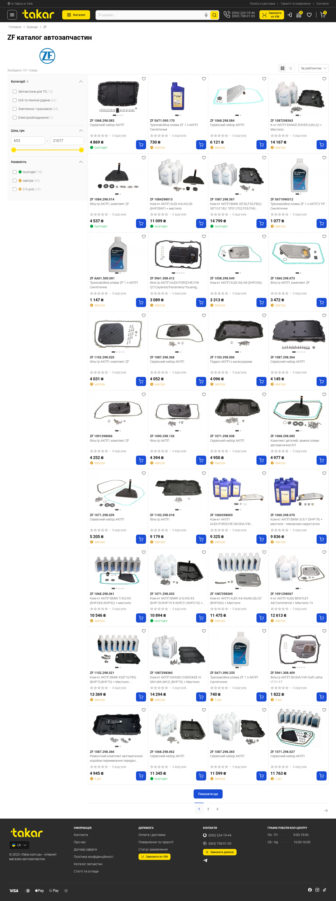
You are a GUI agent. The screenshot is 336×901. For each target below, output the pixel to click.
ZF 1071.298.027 (282, 752)
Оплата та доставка (262, 3)
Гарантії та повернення (296, 3)
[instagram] (317, 890)
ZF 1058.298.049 (222, 278)
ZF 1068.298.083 (102, 120)
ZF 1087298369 (221, 594)
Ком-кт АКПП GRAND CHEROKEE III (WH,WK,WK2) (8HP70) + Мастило (175, 679)
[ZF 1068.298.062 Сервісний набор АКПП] (178, 728)
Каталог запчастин (88, 864)
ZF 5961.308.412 (162, 278)
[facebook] (310, 890)
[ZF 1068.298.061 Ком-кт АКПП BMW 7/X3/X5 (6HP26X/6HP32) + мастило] (118, 570)
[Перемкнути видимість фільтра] (81, 81)
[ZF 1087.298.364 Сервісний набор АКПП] (298, 333)
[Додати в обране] (143, 78)
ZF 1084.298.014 (102, 199)
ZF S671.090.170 (162, 120)
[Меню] (12, 15)
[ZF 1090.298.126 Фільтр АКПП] (178, 412)
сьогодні (32, 172)
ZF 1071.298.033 (162, 594)
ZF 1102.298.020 (102, 357)
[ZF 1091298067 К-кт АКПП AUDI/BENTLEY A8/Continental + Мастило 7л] (298, 570)
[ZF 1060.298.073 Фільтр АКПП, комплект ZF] (298, 254)
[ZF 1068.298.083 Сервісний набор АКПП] (118, 96)
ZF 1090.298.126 (162, 436)
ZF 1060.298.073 (282, 278)
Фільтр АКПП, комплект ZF (109, 204)
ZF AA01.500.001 (102, 278)
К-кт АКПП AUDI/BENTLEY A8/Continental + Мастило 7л (291, 600)
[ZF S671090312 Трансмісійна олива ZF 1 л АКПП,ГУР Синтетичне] (298, 175)
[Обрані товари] (310, 14)
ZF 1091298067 (281, 594)
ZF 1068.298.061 (102, 594)
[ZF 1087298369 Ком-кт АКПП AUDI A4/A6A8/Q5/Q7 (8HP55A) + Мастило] (238, 570)
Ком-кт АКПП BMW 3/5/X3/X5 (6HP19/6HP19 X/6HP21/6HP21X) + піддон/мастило (176, 600)
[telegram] (205, 860)
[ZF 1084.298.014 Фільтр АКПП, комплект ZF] (118, 175)
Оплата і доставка (152, 835)
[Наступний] (141, 96)
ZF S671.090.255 (222, 673)
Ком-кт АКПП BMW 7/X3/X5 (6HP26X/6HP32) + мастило (110, 600)
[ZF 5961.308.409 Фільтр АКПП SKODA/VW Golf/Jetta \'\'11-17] (298, 649)
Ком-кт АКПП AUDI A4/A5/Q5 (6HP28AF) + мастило (171, 206)
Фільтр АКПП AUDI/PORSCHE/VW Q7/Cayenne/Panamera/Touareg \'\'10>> (174, 285)
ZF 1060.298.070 (282, 515)
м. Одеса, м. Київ (22, 3)
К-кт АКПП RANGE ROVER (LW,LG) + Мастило (296, 127)
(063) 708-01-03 (219, 843)
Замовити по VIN (157, 856)
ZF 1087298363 (281, 120)
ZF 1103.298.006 (222, 357)
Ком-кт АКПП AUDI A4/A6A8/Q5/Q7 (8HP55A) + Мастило (236, 600)
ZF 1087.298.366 (102, 752)
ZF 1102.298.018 (162, 515)
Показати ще (208, 794)
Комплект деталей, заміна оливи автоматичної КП (294, 443)
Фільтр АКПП (159, 440)
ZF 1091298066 (101, 436)
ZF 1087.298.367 (222, 199)
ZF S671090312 (281, 199)
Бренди (32, 27)
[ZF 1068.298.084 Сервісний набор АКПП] (238, 96)
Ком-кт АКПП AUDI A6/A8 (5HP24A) (236, 282)
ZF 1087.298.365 (222, 752)
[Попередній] (94, 96)
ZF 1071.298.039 (102, 515)
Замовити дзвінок (222, 852)
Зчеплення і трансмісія (38, 109)
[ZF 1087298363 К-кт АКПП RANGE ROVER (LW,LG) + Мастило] (298, 96)
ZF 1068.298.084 (222, 120)
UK (19, 845)
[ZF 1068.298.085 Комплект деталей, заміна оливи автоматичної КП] (298, 412)
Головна (15, 27)
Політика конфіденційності (93, 857)
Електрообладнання (35, 117)
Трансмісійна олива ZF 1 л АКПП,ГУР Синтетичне (297, 206)
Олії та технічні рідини (37, 100)
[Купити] (141, 144)
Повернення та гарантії (156, 842)
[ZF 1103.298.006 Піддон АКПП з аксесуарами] (238, 333)
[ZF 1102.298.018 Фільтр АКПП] (178, 491)
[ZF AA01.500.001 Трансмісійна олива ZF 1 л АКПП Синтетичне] (118, 254)
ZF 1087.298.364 (282, 357)
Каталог (79, 15)
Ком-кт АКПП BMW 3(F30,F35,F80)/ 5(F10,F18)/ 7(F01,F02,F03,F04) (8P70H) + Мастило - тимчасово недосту (236, 206)
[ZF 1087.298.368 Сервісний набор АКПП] (178, 333)
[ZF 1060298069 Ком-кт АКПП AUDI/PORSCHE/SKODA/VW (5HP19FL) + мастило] (238, 491)
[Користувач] (289, 14)
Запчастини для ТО (35, 91)
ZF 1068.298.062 (162, 752)
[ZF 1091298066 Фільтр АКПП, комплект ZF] (118, 412)
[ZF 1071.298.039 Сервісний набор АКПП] (118, 491)
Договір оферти (85, 849)
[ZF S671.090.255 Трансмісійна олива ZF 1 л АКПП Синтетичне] (238, 649)
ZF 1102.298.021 (102, 673)
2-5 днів (32, 189)
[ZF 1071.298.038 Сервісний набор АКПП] (238, 412)
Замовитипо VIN (275, 14)
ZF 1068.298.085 (282, 436)
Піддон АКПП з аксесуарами (231, 361)
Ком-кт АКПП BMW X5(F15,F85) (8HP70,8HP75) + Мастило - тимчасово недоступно (113, 679)
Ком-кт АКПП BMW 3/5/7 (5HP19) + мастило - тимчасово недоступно (296, 521)
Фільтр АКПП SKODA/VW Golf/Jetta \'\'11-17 (296, 679)
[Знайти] (214, 15)
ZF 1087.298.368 (162, 357)
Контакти (323, 3)
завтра (31, 180)
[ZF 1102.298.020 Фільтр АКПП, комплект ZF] (118, 333)
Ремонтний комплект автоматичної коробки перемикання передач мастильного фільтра (116, 758)
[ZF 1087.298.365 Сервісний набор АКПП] (238, 728)
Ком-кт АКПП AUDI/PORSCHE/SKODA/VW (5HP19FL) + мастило (230, 521)
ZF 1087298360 (161, 673)
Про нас (80, 842)
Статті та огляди (86, 871)
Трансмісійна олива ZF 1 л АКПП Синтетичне (174, 127)
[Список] (290, 68)
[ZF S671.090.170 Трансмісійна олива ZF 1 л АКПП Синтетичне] (178, 96)
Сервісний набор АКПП (107, 125)
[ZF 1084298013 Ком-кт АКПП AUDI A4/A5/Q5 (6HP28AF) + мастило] (178, 175)
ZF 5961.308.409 (282, 673)
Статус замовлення (153, 849)
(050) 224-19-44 (219, 835)
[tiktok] (324, 890)
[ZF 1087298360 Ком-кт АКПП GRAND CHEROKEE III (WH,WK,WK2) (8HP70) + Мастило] (178, 649)
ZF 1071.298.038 (222, 436)
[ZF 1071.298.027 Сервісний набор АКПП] (298, 728)
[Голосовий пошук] (206, 15)
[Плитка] (282, 68)
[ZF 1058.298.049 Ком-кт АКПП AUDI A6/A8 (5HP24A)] (238, 254)
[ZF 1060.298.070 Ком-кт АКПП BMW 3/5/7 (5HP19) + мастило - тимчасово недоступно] (298, 491)
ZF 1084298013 (161, 199)
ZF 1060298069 (221, 515)
